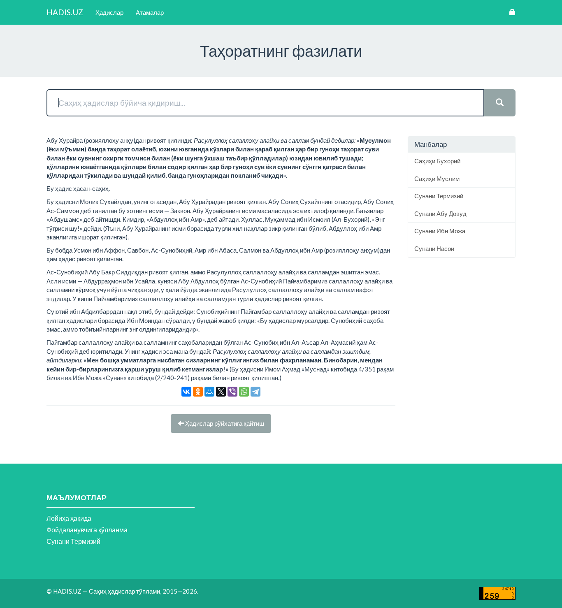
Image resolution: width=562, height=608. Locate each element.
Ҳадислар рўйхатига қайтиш (224, 423)
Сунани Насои (434, 248)
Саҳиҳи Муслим (437, 178)
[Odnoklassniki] (198, 392)
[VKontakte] (186, 392)
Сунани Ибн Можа (439, 230)
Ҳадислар (109, 12)
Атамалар (150, 12)
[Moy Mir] (209, 392)
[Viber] (232, 392)
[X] (221, 392)
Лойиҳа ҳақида (68, 518)
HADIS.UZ (64, 12)
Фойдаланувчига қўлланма (87, 530)
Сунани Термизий (438, 196)
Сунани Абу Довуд (440, 213)
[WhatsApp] (244, 392)
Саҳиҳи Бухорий (437, 161)
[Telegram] (255, 392)
